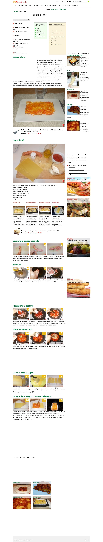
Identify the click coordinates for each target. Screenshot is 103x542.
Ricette (15, 5)
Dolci (42, 5)
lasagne (16, 11)
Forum (58, 1)
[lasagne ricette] (42, 502)
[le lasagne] (42, 488)
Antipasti (21, 5)
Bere (63, 5)
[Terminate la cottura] (21, 337)
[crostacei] (78, 186)
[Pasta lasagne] (73, 80)
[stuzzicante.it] (20, 2)
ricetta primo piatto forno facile (76, 170)
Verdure (54, 5)
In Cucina (67, 5)
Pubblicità (86, 540)
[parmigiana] (22, 488)
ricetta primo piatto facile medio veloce (78, 157)
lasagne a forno (17, 497)
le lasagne (36, 482)
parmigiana (16, 482)
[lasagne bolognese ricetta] (73, 61)
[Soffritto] (21, 272)
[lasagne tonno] (19, 210)
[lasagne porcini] (58, 210)
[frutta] (78, 247)
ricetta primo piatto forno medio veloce (78, 154)
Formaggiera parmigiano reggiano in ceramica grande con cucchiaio (40, 231)
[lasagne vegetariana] (32, 210)
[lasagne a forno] (22, 502)
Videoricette (75, 5)
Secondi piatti (35, 5)
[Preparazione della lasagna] (21, 404)
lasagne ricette (37, 497)
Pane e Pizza (48, 5)
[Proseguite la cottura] (21, 314)
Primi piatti (28, 5)
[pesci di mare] (78, 207)
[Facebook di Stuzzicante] (63, 2)
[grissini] (78, 287)
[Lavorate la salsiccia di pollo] (21, 249)
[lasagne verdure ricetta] (45, 210)
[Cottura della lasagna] (21, 381)
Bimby (59, 5)
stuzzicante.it (55, 9)
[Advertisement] (29, 9)
